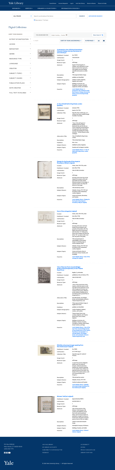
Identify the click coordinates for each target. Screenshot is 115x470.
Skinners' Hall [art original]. (65, 396)
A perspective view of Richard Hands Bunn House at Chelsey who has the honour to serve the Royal (69, 51)
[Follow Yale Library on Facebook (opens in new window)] (5, 452)
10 (89, 40)
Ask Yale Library (80, 3)
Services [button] (28, 8)
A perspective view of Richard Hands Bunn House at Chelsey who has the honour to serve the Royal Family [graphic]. (81, 92)
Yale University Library (16, 3)
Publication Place (17, 83)
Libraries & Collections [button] (46, 8)
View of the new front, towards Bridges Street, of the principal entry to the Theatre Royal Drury (70, 268)
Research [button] (15, 8)
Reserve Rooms (91, 3)
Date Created (15, 88)
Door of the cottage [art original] (67, 211)
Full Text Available (17, 93)
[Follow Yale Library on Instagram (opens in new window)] (7, 452)
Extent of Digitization (19, 39)
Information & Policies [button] (69, 8)
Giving (83, 447)
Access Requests (63, 3)
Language (13, 63)
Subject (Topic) (15, 73)
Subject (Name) (15, 78)
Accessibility (85, 444)
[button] (82, 16)
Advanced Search (95, 16)
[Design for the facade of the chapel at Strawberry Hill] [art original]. (68, 162)
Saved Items (52, 3)
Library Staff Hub (86, 452)
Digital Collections (17, 27)
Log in (71, 3)
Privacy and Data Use (88, 450)
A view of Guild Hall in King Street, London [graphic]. (69, 104)
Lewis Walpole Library (77, 89)
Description (38, 20)
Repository (14, 49)
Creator (13, 68)
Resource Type (15, 59)
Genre (11, 54)
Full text (46, 20)
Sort (70, 40)
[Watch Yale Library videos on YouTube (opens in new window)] (9, 452)
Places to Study (102, 3)
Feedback (45, 452)
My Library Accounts (49, 447)
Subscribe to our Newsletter (52, 450)
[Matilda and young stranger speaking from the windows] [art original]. (70, 345)
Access (12, 44)
